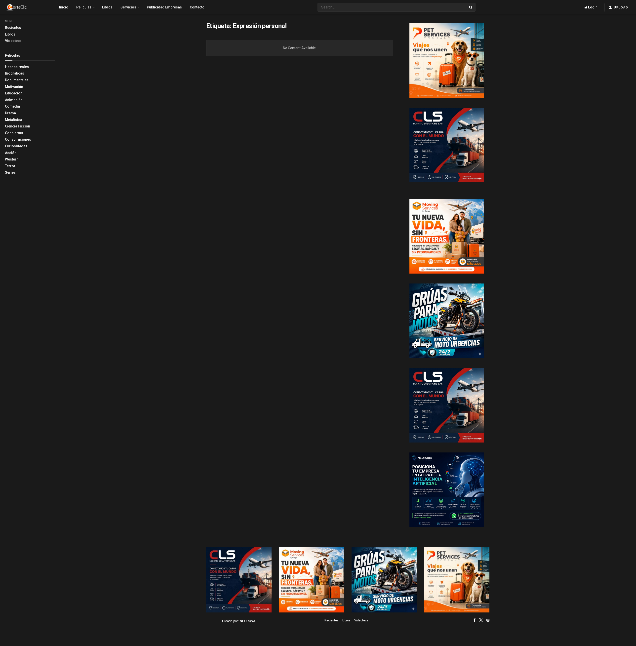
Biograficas (14, 73)
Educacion (13, 93)
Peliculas (83, 7)
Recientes (13, 28)
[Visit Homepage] (25, 7)
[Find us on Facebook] (475, 620)
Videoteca (13, 41)
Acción (10, 153)
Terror (10, 166)
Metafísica (13, 120)
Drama (10, 113)
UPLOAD (620, 7)
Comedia (12, 106)
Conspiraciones (18, 139)
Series (10, 172)
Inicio (63, 7)
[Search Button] (471, 7)
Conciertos (14, 133)
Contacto (197, 7)
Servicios (128, 7)
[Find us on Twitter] (481, 620)
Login (592, 7)
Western (11, 159)
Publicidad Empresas (164, 7)
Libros (10, 34)
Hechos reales (17, 67)
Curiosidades (16, 146)
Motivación (14, 87)
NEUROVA (247, 621)
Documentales (17, 80)
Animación (14, 100)
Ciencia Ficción (17, 126)
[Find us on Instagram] (487, 620)
